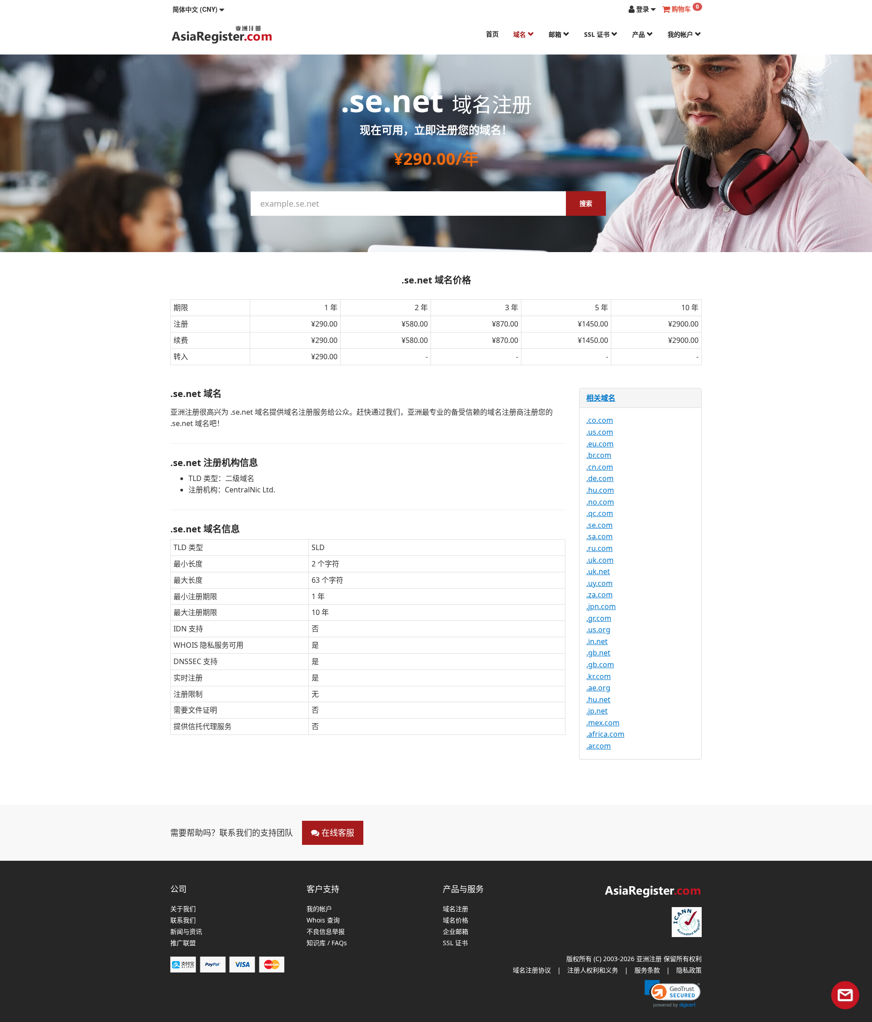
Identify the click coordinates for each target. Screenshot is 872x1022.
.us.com (599, 432)
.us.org (598, 630)
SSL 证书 (597, 34)
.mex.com (602, 723)
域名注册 (455, 909)
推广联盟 (183, 943)
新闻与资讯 (186, 932)
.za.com (599, 595)
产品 (639, 34)
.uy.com (599, 583)
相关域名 (600, 398)
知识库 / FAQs (327, 943)
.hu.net (598, 699)
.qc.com (599, 513)
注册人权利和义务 (592, 970)
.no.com (600, 502)
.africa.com (605, 734)
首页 (492, 34)
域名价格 (455, 920)
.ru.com (599, 548)
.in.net (597, 641)
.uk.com (600, 560)
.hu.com (600, 490)
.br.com (598, 455)
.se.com (599, 525)
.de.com (600, 478)
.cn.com (599, 467)
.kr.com (598, 676)
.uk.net (598, 571)
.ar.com (598, 746)
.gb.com (600, 665)
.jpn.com (601, 606)
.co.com (599, 420)
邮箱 (556, 34)
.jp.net (597, 711)
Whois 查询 (323, 920)
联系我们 (183, 920)
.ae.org (598, 688)
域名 (520, 34)
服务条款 (647, 970)
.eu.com (600, 444)
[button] (198, 9)
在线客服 (336, 832)
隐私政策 (689, 970)
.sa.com (599, 536)
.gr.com (598, 618)
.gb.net (598, 653)
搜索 (586, 203)
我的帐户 (681, 34)
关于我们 (183, 909)
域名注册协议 (532, 970)
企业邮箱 (455, 932)
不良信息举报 (326, 932)
